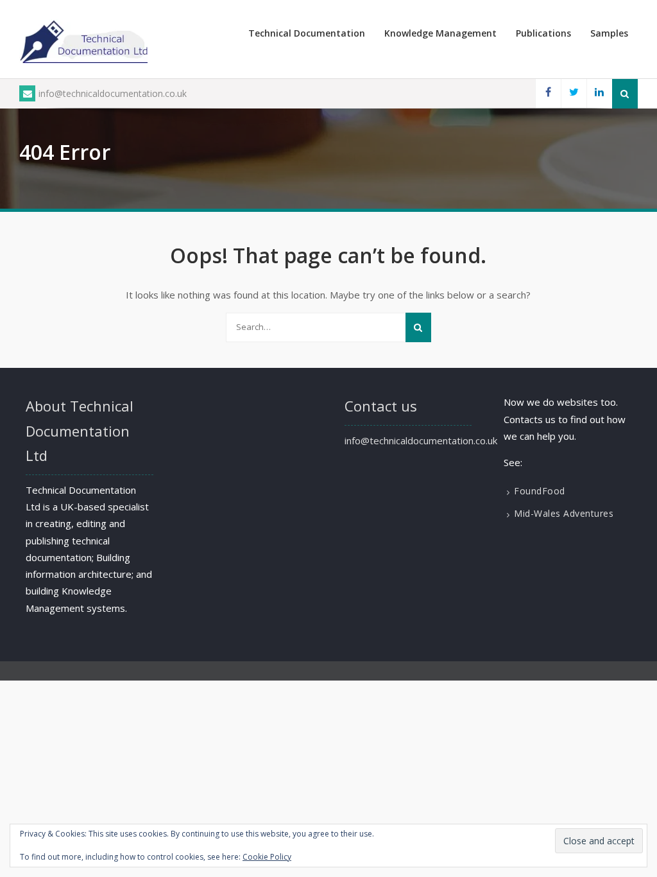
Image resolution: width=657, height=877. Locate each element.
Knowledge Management (440, 33)
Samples (609, 33)
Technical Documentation (306, 33)
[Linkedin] (599, 93)
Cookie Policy (267, 856)
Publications (543, 33)
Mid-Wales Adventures (563, 513)
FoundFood (539, 491)
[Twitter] (573, 93)
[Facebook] (548, 93)
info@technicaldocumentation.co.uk (112, 93)
